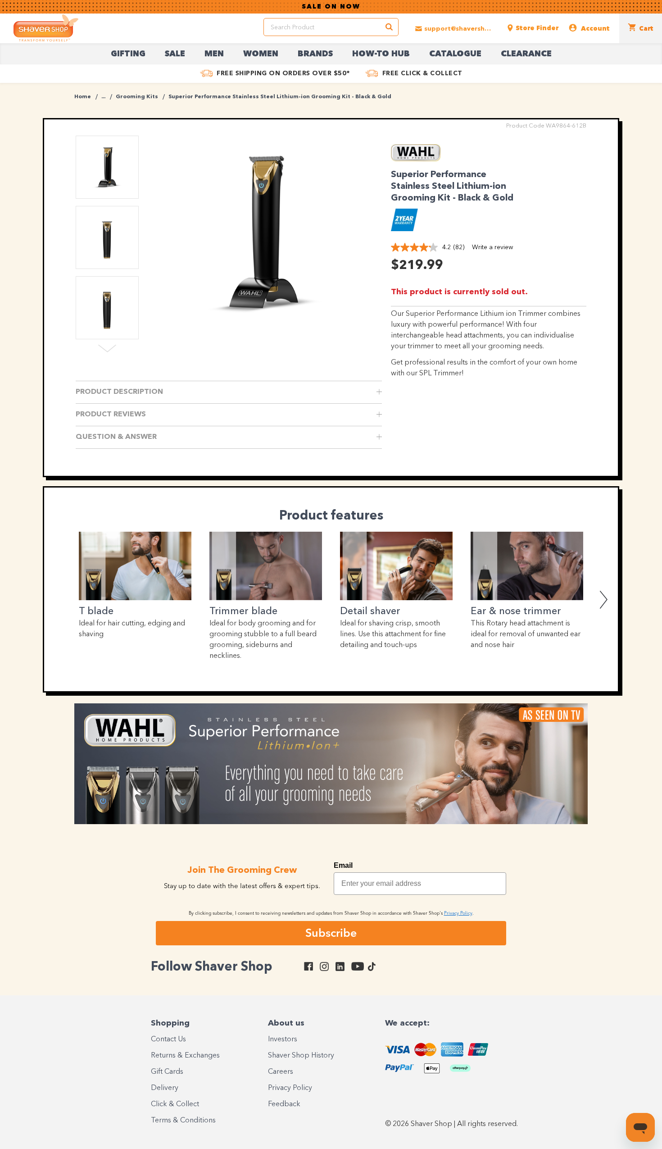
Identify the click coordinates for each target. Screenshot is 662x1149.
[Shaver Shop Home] (46, 27)
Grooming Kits (137, 97)
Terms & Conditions (183, 1120)
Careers (280, 1072)
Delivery (164, 1088)
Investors (282, 1039)
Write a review (492, 247)
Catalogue (455, 54)
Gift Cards (167, 1072)
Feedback (284, 1104)
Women (260, 54)
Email (343, 865)
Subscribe (331, 932)
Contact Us (168, 1039)
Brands (315, 54)
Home (82, 97)
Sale (175, 54)
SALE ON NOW (331, 7)
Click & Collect (175, 1104)
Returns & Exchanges (185, 1055)
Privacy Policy (290, 1088)
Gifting (128, 54)
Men (214, 54)
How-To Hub (381, 54)
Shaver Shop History (301, 1055)
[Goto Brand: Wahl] (415, 159)
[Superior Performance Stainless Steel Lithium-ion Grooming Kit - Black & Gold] (263, 232)
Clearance (526, 54)
